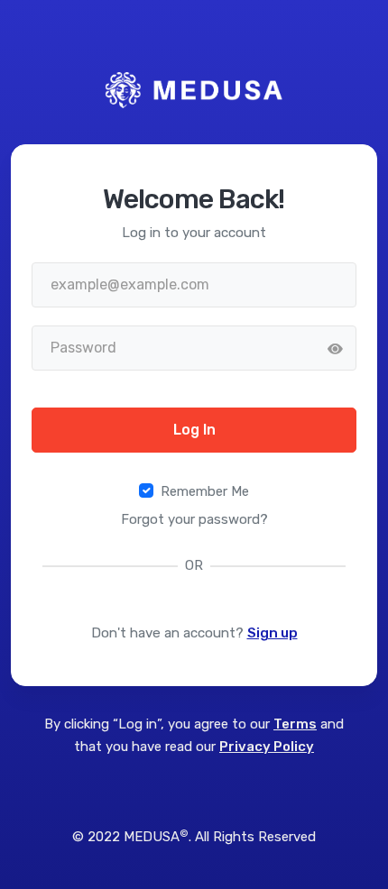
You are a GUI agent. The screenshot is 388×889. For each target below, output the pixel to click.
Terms (295, 724)
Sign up (272, 633)
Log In (194, 429)
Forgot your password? (194, 519)
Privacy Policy (266, 746)
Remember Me (205, 491)
